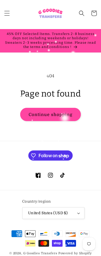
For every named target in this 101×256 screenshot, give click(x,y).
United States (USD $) (48, 213)
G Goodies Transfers (40, 253)
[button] (7, 13)
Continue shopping (50, 114)
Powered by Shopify (75, 253)
